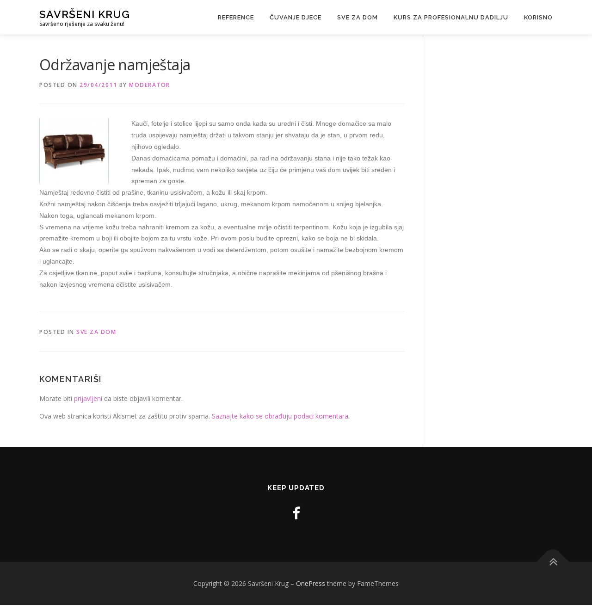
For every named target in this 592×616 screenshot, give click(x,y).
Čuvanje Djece (295, 17)
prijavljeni (88, 398)
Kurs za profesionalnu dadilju (451, 17)
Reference (236, 17)
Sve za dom (357, 17)
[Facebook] (296, 513)
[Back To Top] (552, 561)
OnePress (310, 583)
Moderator (149, 85)
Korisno (538, 17)
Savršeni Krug (84, 14)
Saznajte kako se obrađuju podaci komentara (280, 416)
